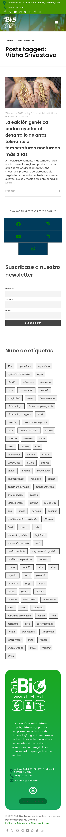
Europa (34, 502)
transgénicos (14, 639)
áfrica (11, 656)
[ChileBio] (12, 22)
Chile (42, 438)
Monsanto (44, 559)
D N (33, 113)
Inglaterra (40, 535)
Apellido (9, 299)
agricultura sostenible (19, 374)
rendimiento (49, 599)
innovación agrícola (18, 543)
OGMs (53, 567)
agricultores (25, 366)
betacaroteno (47, 398)
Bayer (30, 398)
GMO (10, 527)
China (11, 446)
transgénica (28, 631)
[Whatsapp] (33, 249)
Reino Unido (29, 599)
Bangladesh (14, 398)
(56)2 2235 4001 (16, 7)
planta (11, 591)
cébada (26, 470)
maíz (37, 543)
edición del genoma (18, 486)
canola (48, 430)
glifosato (48, 519)
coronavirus (14, 454)
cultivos (45, 462)
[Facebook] (18, 224)
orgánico (12, 575)
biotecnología (15, 406)
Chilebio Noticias (48, 113)
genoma (36, 511)
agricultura (44, 366)
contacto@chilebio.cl (26, 780)
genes (22, 511)
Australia (44, 390)
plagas (41, 583)
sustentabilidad (45, 623)
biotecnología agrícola (41, 406)
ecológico (35, 478)
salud (23, 607)
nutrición (26, 567)
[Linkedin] (47, 236)
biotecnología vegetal (19, 414)
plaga (28, 583)
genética (52, 511)
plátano (40, 591)
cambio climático (29, 430)
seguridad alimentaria (19, 615)
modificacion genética (20, 559)
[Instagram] (47, 224)
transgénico (48, 631)
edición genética (45, 486)
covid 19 (31, 454)
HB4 (37, 527)
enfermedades (15, 494)
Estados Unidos (15, 502)
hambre (24, 527)
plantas (25, 591)
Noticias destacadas (16, 116)
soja (53, 615)
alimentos (28, 382)
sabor (11, 607)
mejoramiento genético (44, 551)
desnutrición (43, 470)
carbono (12, 438)
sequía (41, 615)
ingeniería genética (18, 535)
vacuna (46, 647)
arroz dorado (26, 390)
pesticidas (13, 583)
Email (8, 310)
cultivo (30, 462)
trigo (30, 639)
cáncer (11, 470)
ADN (10, 366)
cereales (28, 438)
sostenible (13, 623)
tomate (12, 631)
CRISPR (46, 454)
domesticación (16, 478)
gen (10, 511)
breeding (12, 422)
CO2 (37, 446)
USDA (33, 647)
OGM (40, 567)
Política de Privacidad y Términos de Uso (27, 823)
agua (40, 374)
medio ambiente (16, 551)
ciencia (25, 446)
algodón (12, 382)
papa (26, 575)
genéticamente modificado (22, 519)
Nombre (9, 288)
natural (11, 567)
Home (10, 40)
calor (10, 430)
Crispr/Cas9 (14, 462)
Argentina (45, 382)
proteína (12, 599)
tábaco (43, 639)
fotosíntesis (50, 502)
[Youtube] (18, 236)
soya (27, 623)
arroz (10, 390)
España (34, 494)
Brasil (40, 414)
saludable (38, 607)
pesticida (41, 575)
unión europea (15, 647)
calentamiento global (35, 422)
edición (52, 478)
